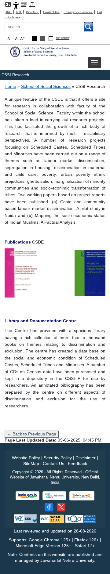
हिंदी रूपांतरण (62, 38)
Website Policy (26, 457)
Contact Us (51, 12)
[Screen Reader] (24, 4)
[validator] (26, 518)
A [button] (22, 38)
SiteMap (31, 463)
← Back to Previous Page (31, 433)
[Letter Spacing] (32, 4)
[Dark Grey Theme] (42, 38)
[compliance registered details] (80, 518)
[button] (94, 62)
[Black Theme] (34, 38)
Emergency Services (78, 12)
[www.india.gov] (27, 495)
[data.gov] (81, 495)
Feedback (77, 463)
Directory (32, 12)
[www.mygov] (54, 495)
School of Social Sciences (46, 86)
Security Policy (58, 457)
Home (10, 86)
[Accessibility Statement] (16, 5)
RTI (19, 12)
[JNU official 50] (61, 507)
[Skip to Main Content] (8, 4)
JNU (9, 12)
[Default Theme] (51, 38)
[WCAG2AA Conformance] (52, 518)
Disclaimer (85, 457)
